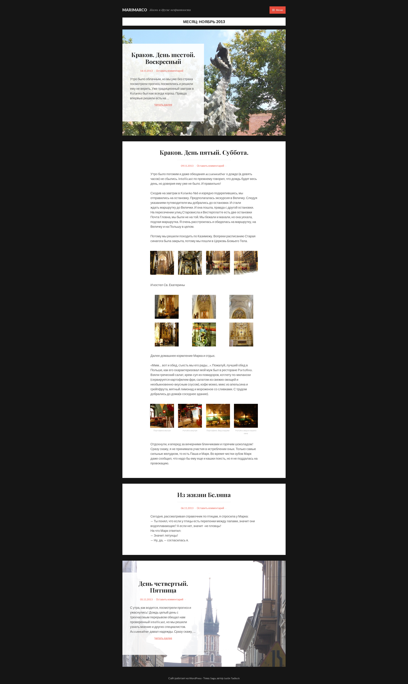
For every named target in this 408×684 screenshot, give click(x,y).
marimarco (134, 9)
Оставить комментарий (169, 70)
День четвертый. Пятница (163, 586)
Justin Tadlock (232, 678)
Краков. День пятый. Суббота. (204, 152)
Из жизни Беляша (204, 495)
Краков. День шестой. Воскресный (163, 58)
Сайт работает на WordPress (185, 678)
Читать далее (171, 105)
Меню (279, 9)
